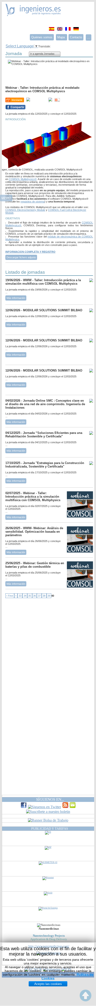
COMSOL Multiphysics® (23, 179)
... (88, 37)
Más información (16, 298)
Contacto (76, 37)
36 (34, 595)
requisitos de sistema (33, 201)
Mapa (61, 37)
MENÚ (6, 198)
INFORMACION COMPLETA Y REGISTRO (30, 251)
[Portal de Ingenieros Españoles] (33, 15)
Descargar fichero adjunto (21, 257)
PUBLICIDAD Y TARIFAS (49, 828)
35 (29, 595)
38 (44, 595)
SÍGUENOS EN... (50, 799)
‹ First (9, 595)
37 (39, 595)
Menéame (14, 100)
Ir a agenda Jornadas (42, 53)
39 (49, 595)
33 (20, 595)
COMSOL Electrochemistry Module (25, 210)
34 (25, 595)
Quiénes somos (41, 37)
